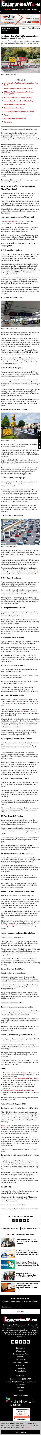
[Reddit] (39, 446)
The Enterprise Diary (17, 9)
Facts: (6, 115)
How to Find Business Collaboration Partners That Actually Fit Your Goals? (26, 1275)
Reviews (27, 9)
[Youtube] (39, 443)
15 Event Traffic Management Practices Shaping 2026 (18, 93)
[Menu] (40, 12)
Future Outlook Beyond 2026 (15, 118)
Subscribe (34, 9)
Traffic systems (5, 1126)
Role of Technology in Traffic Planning (18, 97)
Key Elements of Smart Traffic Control (18, 88)
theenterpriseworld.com (21, 1417)
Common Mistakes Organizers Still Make (19, 111)
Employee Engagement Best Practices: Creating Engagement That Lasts (27, 1241)
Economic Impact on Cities (14, 108)
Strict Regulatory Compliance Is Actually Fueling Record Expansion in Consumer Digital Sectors (27, 1286)
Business (5, 31)
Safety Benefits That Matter (14, 104)
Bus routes (20, 711)
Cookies (26, 1427)
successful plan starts (11, 221)
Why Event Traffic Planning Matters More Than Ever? (21, 84)
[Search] (1, 12)
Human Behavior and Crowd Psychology (18, 101)
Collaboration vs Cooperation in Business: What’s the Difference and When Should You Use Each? (27, 1252)
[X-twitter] (39, 435)
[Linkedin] (39, 432)
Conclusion (8, 122)
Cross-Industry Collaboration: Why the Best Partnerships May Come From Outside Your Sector (27, 1263)
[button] (13, 1220)
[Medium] (39, 439)
